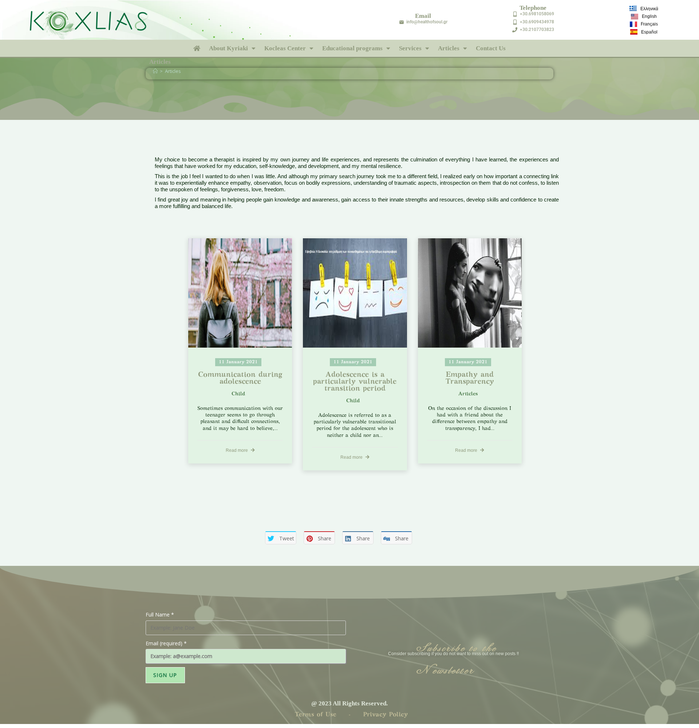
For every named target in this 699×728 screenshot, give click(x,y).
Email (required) (166, 643)
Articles (448, 48)
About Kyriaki (228, 48)
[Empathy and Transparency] (470, 293)
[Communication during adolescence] (240, 293)
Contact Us (491, 48)
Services (410, 48)
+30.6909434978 (537, 21)
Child (238, 394)
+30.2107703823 (537, 29)
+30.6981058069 (537, 13)
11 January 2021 (238, 362)
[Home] (155, 71)
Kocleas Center (285, 48)
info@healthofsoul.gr (426, 21)
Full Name (160, 614)
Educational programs (352, 48)
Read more (237, 450)
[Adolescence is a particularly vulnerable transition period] (355, 293)
